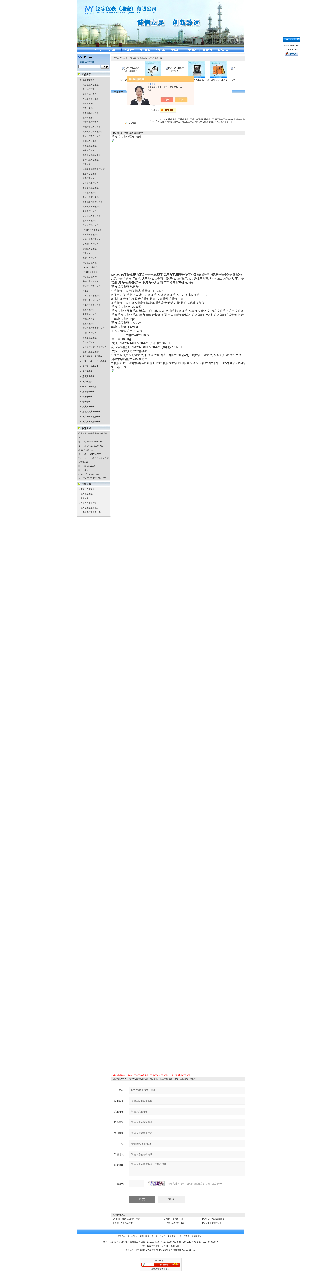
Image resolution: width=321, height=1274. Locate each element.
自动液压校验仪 (90, 342)
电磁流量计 (86, 498)
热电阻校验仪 (89, 309)
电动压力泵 (172, 1075)
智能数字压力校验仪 (92, 127)
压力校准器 (88, 108)
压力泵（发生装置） (139, 58)
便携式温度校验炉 (91, 352)
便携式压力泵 (146, 1075)
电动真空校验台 (90, 174)
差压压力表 (88, 103)
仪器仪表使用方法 (89, 503)
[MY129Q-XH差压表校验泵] (159, 68)
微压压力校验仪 (90, 220)
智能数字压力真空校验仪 (94, 328)
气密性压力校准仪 (91, 85)
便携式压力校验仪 (91, 244)
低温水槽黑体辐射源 (92, 155)
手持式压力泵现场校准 (123, 1223)
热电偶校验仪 (89, 323)
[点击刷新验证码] (156, 1183)
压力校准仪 (88, 164)
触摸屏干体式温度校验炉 (94, 169)
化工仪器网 (140, 1250)
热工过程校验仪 (90, 338)
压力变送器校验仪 (91, 234)
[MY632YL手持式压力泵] (137, 62)
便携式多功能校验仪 (92, 300)
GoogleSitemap (189, 1250)
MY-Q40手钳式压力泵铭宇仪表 (126, 1219)
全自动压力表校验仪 (92, 216)
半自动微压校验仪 (91, 188)
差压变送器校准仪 (91, 99)
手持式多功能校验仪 (92, 281)
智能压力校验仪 (90, 249)
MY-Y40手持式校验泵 (212, 1223)
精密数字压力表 (90, 263)
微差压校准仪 (89, 117)
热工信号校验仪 (90, 150)
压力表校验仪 (87, 494)
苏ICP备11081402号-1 (162, 1250)
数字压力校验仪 (90, 178)
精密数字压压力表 (91, 122)
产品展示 (124, 58)
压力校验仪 (88, 253)
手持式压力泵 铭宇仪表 (174, 1223)
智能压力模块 (89, 319)
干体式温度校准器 (91, 197)
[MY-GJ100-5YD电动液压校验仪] (180, 62)
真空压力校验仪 (90, 258)
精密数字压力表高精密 (91, 512)
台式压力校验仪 (90, 333)
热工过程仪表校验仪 (92, 305)
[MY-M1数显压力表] (224, 68)
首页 (115, 58)
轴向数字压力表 (90, 94)
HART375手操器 (90, 272)
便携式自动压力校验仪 (93, 131)
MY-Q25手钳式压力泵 (173, 1219)
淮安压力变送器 (88, 489)
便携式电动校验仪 (91, 113)
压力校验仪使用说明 (90, 508)
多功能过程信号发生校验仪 (95, 347)
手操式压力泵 (184, 1075)
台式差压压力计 (90, 89)
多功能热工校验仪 (91, 183)
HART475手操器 (90, 267)
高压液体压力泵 (160, 1075)
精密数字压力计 (90, 277)
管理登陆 (177, 1250)
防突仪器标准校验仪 (92, 295)
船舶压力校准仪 (90, 141)
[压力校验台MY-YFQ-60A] (202, 62)
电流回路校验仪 (90, 314)
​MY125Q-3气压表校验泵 (213, 1219)
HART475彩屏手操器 (92, 230)
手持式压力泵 (156, 58)
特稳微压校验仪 (90, 192)
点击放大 (131, 123)
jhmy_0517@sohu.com (88, 474)
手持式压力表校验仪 (92, 136)
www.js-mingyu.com (97, 478)
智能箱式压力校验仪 (92, 286)
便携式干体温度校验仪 (93, 202)
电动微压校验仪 (90, 211)
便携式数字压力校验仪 (93, 239)
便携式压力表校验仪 (92, 206)
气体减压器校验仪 (91, 225)
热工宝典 (87, 291)
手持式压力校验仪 (91, 160)
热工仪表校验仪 (90, 146)
